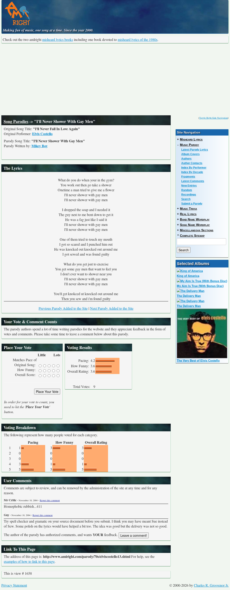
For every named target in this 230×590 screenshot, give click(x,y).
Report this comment (50, 500)
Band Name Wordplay (195, 219)
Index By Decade (192, 172)
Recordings (188, 194)
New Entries (189, 185)
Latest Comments (192, 181)
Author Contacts (191, 163)
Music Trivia (188, 208)
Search (185, 199)
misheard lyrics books (57, 39)
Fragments (188, 176)
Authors (186, 158)
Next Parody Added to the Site (111, 308)
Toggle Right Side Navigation (213, 117)
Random (186, 190)
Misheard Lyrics (191, 139)
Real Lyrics (188, 214)
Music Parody (189, 145)
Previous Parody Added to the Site (63, 308)
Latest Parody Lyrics (194, 149)
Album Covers (190, 154)
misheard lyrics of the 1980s (137, 39)
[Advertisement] (115, 79)
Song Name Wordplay (195, 225)
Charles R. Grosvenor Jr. (211, 585)
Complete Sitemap (192, 235)
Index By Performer (193, 167)
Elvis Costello (42, 133)
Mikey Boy (39, 145)
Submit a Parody (191, 203)
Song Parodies (16, 121)
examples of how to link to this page (29, 561)
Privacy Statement (14, 585)
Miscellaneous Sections (196, 230)
